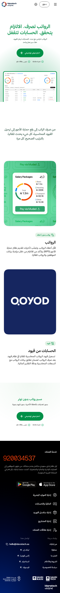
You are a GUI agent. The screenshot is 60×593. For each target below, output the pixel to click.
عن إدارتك (53, 544)
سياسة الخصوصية (50, 567)
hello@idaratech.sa (19, 544)
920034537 (19, 458)
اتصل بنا (54, 555)
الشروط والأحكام (51, 561)
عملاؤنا (54, 550)
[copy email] (7, 544)
